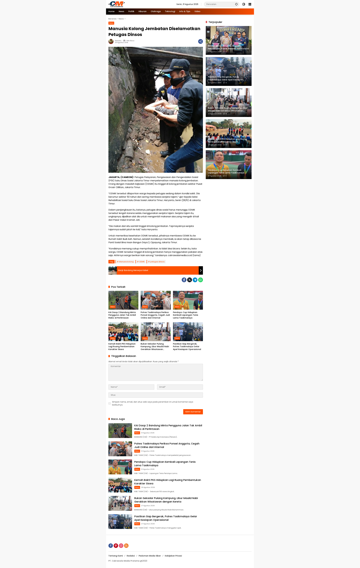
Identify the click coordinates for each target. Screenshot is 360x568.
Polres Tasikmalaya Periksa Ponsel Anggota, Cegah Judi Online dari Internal (155, 315)
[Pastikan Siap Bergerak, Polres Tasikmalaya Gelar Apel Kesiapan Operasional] (188, 331)
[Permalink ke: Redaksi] (111, 41)
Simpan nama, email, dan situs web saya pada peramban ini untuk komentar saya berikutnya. (152, 403)
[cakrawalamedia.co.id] (133, 4)
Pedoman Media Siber (150, 555)
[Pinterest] (116, 545)
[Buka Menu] (250, 4)
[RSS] (126, 545)
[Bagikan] (200, 41)
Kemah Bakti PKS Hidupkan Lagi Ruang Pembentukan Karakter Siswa (122, 347)
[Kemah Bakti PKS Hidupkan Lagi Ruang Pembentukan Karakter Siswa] (123, 331)
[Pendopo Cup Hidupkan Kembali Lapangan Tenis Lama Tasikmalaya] (188, 300)
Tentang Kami (115, 555)
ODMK (142, 261)
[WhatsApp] (200, 279)
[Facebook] (184, 279)
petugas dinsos (157, 261)
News (111, 23)
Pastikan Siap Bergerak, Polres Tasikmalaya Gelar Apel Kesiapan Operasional (187, 347)
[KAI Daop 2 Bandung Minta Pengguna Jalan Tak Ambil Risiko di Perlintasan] (123, 300)
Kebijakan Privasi (173, 555)
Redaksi (118, 40)
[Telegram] (195, 279)
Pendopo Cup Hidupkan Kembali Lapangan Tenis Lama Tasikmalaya (185, 315)
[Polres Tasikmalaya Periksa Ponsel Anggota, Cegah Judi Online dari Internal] (156, 300)
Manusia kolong (126, 261)
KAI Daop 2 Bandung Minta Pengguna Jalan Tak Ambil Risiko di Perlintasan (122, 315)
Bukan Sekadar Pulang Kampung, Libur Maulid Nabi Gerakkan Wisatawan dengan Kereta (155, 347)
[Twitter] (189, 279)
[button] (236, 4)
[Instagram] (121, 545)
